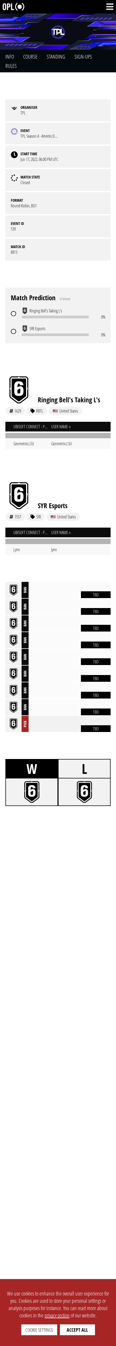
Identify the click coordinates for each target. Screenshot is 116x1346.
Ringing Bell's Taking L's (69, 399)
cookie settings (39, 1330)
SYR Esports (52, 505)
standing (56, 56)
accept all (77, 1330)
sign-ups (83, 56)
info (9, 56)
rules (11, 65)
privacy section (57, 1315)
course (30, 56)
